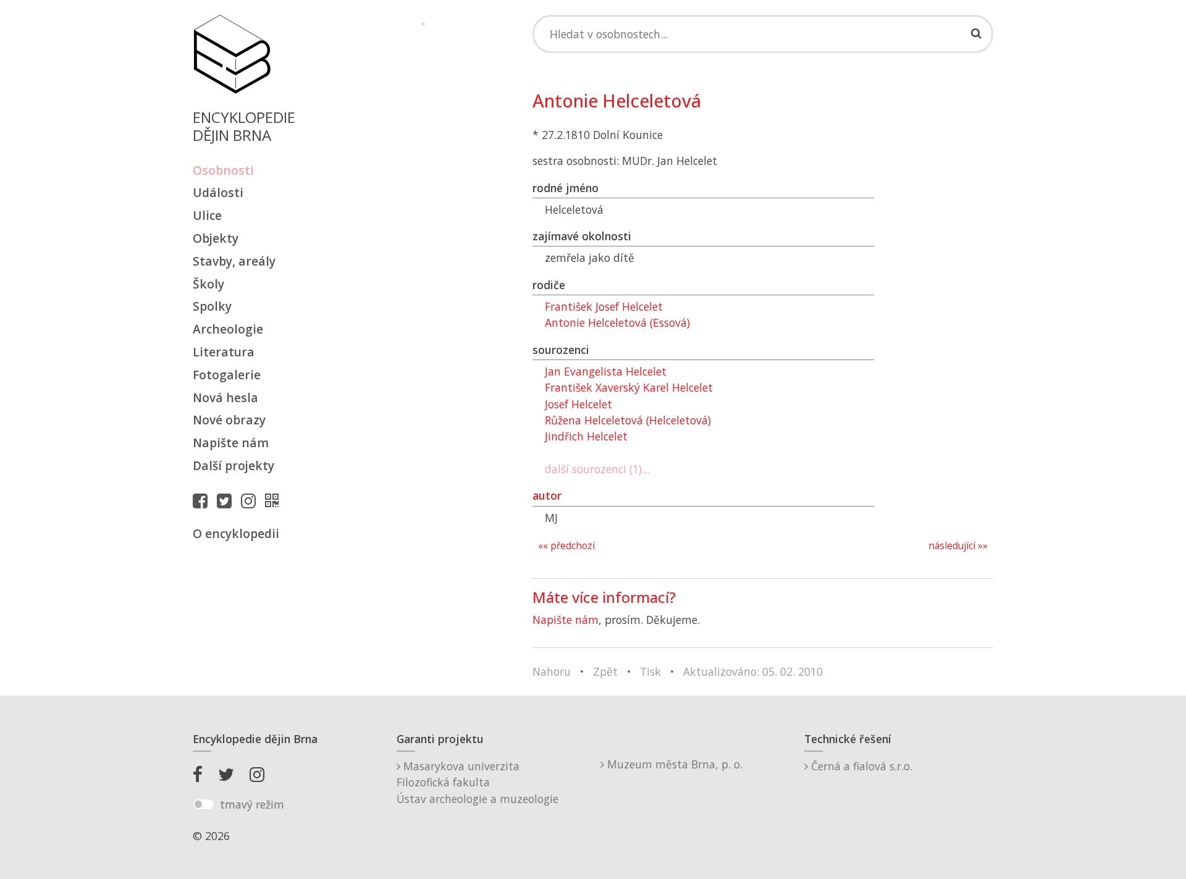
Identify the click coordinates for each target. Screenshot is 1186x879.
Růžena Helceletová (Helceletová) (628, 420)
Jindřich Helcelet (586, 436)
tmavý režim (252, 804)
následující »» (958, 545)
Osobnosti (223, 170)
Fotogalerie (227, 374)
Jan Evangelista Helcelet (606, 371)
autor (546, 495)
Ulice (207, 215)
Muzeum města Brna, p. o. (673, 764)
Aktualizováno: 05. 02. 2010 (753, 671)
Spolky (212, 306)
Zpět (605, 671)
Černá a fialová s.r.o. (860, 766)
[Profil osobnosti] (275, 500)
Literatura (223, 351)
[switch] (203, 804)
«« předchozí (566, 545)
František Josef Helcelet (604, 306)
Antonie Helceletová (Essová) (617, 322)
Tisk (650, 671)
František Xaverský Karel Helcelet (629, 387)
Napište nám (231, 442)
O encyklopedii (236, 533)
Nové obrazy (229, 419)
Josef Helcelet (578, 404)
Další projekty (233, 465)
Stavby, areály (234, 261)
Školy (208, 283)
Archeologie (228, 329)
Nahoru (551, 671)
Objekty (215, 238)
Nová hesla (225, 397)
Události (218, 192)
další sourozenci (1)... (597, 468)
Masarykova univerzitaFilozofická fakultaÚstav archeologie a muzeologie (477, 782)
